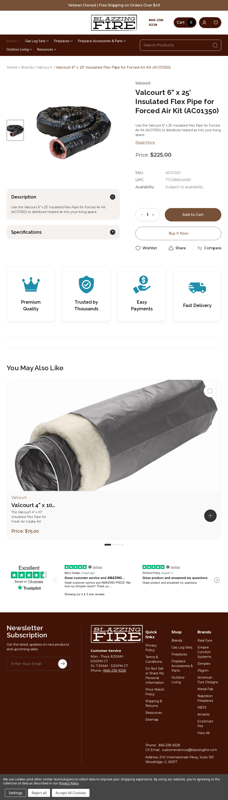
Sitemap (152, 720)
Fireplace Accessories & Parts (100, 41)
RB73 (201, 708)
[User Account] (204, 22)
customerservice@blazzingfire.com (189, 750)
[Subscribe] (62, 664)
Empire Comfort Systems (204, 652)
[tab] (107, 545)
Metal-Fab (205, 689)
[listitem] (114, 459)
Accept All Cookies (70, 792)
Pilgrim (203, 671)
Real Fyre (204, 640)
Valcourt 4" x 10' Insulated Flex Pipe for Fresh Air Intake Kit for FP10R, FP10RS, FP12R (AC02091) (33, 505)
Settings (15, 792)
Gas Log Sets (35, 41)
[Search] (215, 45)
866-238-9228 (169, 745)
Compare (212, 248)
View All (203, 733)
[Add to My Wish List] (210, 419)
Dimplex (203, 664)
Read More (145, 142)
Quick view (210, 405)
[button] (210, 515)
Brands (11, 41)
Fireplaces (61, 41)
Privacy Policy (68, 783)
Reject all (39, 792)
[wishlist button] (216, 22)
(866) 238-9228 (114, 671)
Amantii (203, 714)
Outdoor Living (17, 49)
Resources (45, 49)
